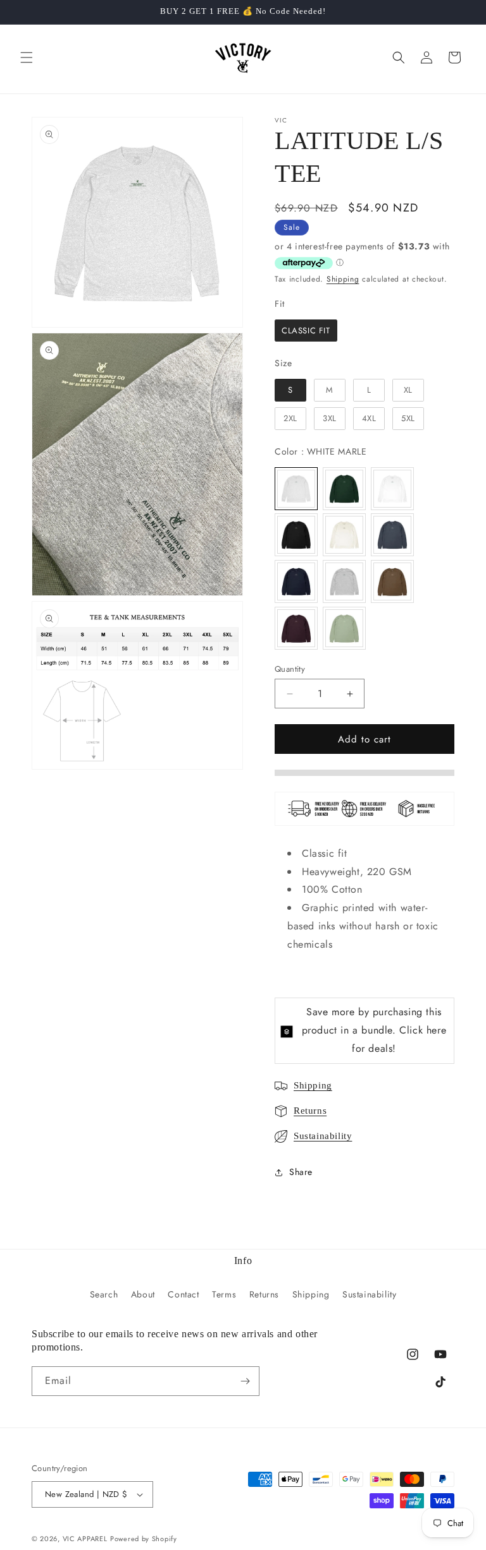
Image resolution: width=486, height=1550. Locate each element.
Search (104, 1294)
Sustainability (323, 1136)
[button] (26, 57)
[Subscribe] (245, 1381)
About (143, 1294)
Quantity (290, 669)
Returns (310, 1111)
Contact (183, 1294)
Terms (224, 1294)
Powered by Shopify (143, 1539)
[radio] (306, 330)
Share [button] (301, 1171)
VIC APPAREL (85, 1539)
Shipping (343, 279)
